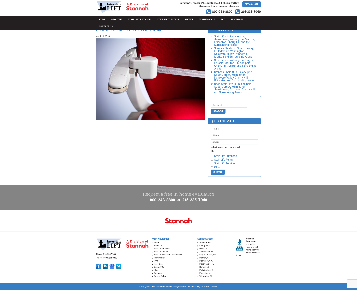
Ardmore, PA (205, 242)
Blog (156, 270)
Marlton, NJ (204, 258)
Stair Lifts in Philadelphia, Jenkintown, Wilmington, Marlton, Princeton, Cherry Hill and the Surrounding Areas (234, 40)
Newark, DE (204, 267)
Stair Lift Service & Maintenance (168, 255)
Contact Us (159, 267)
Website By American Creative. (204, 286)
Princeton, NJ (205, 273)
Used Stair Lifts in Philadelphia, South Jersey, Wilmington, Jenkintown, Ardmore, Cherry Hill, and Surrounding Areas (234, 88)
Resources (158, 264)
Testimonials (159, 258)
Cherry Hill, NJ (205, 245)
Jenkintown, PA (206, 252)
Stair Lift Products (162, 248)
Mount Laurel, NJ (206, 264)
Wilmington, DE (206, 276)
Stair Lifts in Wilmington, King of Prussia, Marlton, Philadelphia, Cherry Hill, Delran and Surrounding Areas (235, 64)
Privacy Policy (160, 276)
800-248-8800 (222, 11)
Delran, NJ (203, 248)
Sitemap (158, 273)
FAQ (156, 261)
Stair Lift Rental (161, 252)
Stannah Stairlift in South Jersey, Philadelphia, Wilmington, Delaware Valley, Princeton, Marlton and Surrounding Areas (234, 52)
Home (156, 242)
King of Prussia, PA (207, 255)
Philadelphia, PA (206, 270)
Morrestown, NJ (206, 261)
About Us (158, 245)
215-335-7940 (251, 11)
